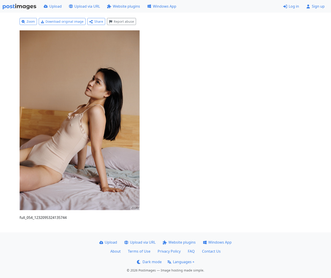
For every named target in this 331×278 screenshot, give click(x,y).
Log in (294, 6)
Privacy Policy (169, 251)
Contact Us (211, 251)
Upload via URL (87, 6)
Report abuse (124, 21)
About (115, 251)
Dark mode (152, 261)
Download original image (64, 21)
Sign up (318, 6)
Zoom (31, 21)
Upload (55, 6)
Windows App (164, 6)
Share (98, 21)
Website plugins (126, 6)
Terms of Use (139, 251)
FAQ (191, 251)
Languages (182, 261)
